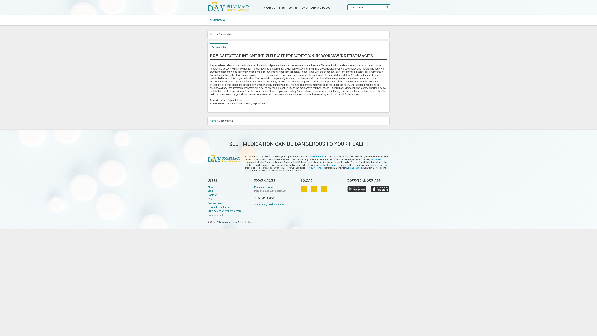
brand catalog (355, 168)
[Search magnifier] (387, 7)
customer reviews (379, 165)
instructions (330, 165)
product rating (314, 168)
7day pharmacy (229, 222)
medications (318, 156)
